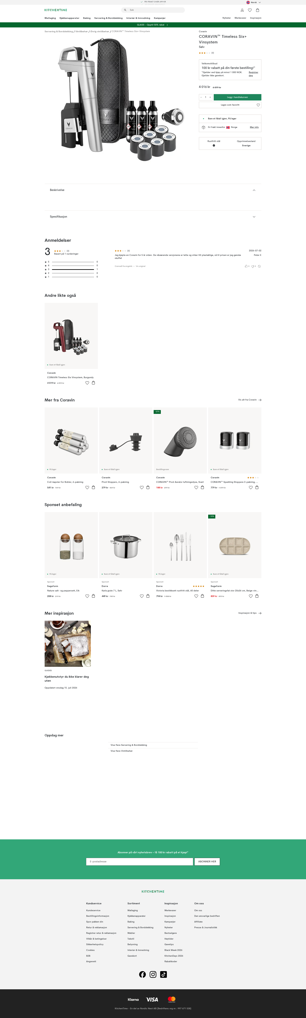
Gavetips (169, 945)
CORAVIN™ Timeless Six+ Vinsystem (131, 31)
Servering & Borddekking (108, 18)
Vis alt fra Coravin (247, 400)
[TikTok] (163, 974)
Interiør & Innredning (138, 18)
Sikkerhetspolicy (94, 945)
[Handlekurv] (257, 10)
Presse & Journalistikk (205, 927)
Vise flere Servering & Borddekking (129, 745)
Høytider (168, 939)
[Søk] (125, 10)
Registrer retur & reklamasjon (101, 933)
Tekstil (130, 939)
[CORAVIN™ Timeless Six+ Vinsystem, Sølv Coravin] (121, 99)
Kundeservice (93, 910)
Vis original (140, 266)
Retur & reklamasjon (96, 927)
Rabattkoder (170, 961)
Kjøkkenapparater (69, 18)
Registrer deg (253, 74)
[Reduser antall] (201, 97)
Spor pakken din (94, 922)
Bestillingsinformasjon (97, 916)
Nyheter (226, 18)
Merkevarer (240, 18)
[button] (206, 53)
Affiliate (198, 922)
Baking (87, 18)
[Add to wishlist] (87, 383)
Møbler (131, 933)
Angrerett (91, 961)
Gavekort (132, 956)
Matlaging (50, 18)
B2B (88, 956)
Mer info (254, 127)
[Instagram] (153, 974)
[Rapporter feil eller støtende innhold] (259, 266)
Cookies (90, 950)
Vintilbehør (81, 31)
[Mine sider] (242, 10)
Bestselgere (170, 933)
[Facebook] (142, 974)
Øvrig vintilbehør (99, 31)
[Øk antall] (210, 97)
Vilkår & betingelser (96, 939)
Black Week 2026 (173, 950)
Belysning (132, 945)
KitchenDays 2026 (173, 956)
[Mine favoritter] (250, 10)
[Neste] (187, 100)
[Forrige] (55, 100)
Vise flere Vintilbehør (122, 751)
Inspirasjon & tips (247, 613)
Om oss (198, 910)
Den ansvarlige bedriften (207, 916)
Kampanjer (160, 18)
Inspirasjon (255, 18)
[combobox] (253, 2)
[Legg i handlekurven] (93, 383)
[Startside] (56, 10)
